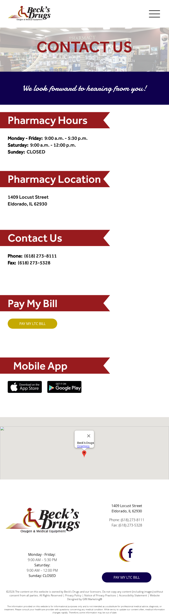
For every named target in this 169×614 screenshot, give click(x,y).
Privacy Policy (72, 595)
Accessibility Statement (133, 595)
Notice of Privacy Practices (100, 595)
